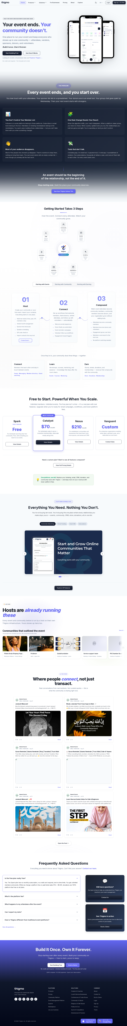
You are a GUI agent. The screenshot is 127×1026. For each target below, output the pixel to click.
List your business (53, 1010)
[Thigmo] (15, 999)
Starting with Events (42, 284)
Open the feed (62, 843)
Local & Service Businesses (79, 994)
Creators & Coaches (77, 991)
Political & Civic (75, 1006)
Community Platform (54, 997)
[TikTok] (35, 999)
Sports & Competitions (77, 1010)
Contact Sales (109, 442)
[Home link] (5, 2)
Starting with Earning (84, 284)
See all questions (9, 927)
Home (23, 2)
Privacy (96, 1006)
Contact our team (89, 869)
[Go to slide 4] (66, 576)
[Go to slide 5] (67, 576)
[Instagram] (23, 999)
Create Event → (25, 340)
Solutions (42, 2)
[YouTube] (31, 999)
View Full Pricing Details (63, 465)
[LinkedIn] (19, 999)
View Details (17, 444)
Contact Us (105, 897)
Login (108, 2)
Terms (95, 1010)
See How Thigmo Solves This (63, 191)
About (72, 2)
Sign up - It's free (119, 2)
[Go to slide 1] (60, 576)
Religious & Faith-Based (78, 1003)
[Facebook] (27, 999)
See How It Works (32, 53)
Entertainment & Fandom (78, 1013)
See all (121, 630)
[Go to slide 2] (62, 576)
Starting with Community (63, 284)
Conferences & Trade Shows (79, 997)
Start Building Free (12, 53)
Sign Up (96, 1003)
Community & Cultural (77, 1000)
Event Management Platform (56, 1000)
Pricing (65, 2)
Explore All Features (63, 588)
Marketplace (52, 1006)
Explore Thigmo (36, 58)
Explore (80, 2)
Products (31, 2)
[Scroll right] (121, 647)
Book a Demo (105, 927)
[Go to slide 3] (64, 576)
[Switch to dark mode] (95, 2)
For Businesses (54, 2)
